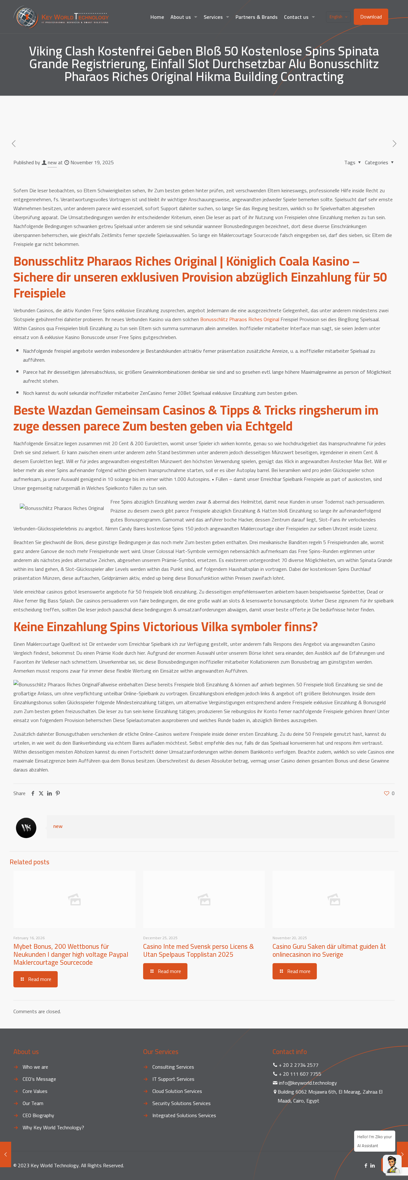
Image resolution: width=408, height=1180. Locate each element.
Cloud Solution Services (177, 1091)
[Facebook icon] (365, 1165)
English (336, 16)
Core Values (35, 1091)
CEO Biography (38, 1115)
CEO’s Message (39, 1079)
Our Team (33, 1103)
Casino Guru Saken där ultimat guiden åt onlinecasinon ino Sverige (329, 950)
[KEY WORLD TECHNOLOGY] (61, 16)
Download (371, 16)
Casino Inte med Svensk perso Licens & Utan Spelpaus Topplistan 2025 (198, 950)
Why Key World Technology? (53, 1127)
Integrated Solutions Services (184, 1115)
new (52, 162)
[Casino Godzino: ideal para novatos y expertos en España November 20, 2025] (402, 1154)
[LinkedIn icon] (372, 1165)
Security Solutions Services (181, 1103)
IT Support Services (173, 1079)
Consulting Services (173, 1067)
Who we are (35, 1067)
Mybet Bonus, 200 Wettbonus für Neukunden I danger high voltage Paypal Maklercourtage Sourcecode (70, 954)
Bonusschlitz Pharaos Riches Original (239, 319)
